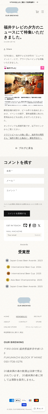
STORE (39, 322)
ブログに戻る (26, 148)
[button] (42, 11)
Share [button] (9, 49)
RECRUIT (38, 316)
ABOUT (7, 322)
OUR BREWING (19, 409)
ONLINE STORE (10, 327)
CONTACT (23, 322)
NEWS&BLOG (21, 316)
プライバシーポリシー (33, 327)
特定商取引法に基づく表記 (13, 332)
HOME (6, 316)
